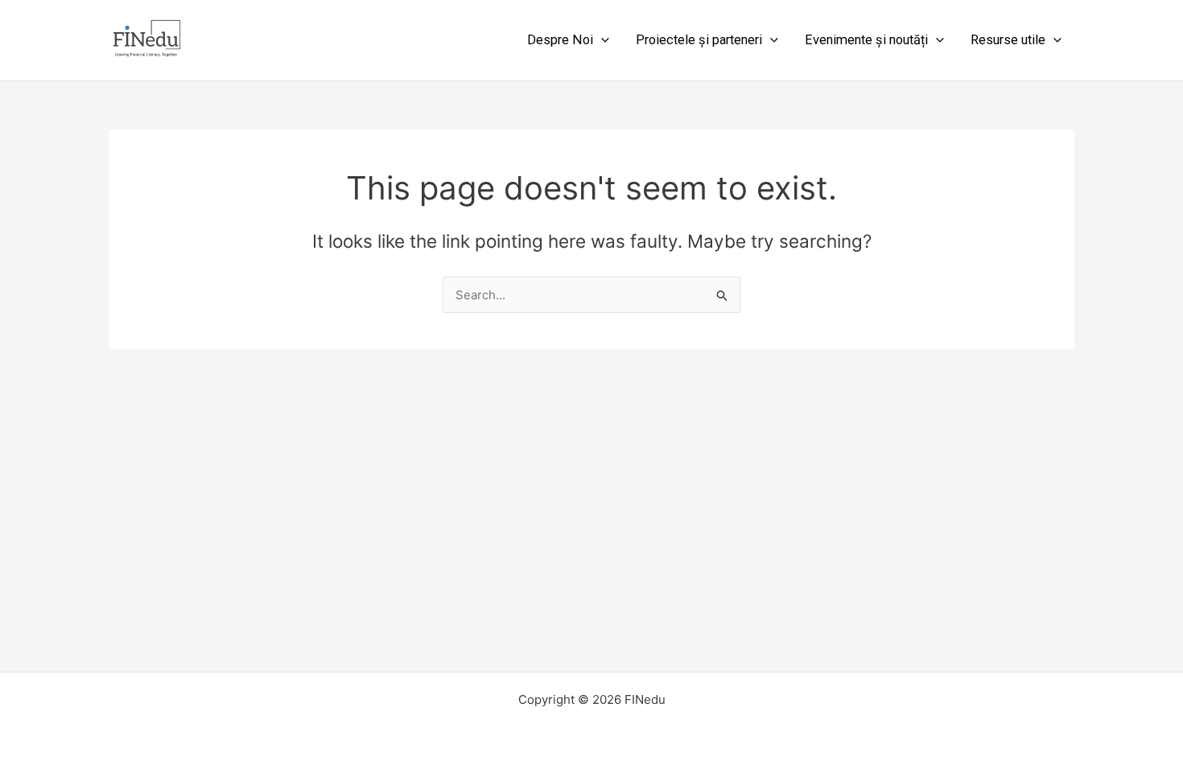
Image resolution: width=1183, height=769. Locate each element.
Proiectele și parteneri (699, 39)
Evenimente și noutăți (866, 39)
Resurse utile (1008, 39)
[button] (601, 40)
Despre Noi (560, 39)
